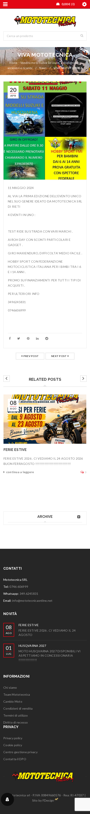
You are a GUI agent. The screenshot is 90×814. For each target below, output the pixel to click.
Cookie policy (12, 745)
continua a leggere (20, 472)
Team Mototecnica (16, 694)
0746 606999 (18, 586)
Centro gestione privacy (20, 752)
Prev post (31, 356)
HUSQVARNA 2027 (32, 645)
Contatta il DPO (14, 759)
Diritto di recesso (15, 722)
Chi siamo (10, 687)
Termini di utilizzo (15, 715)
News (43, 68)
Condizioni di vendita (18, 708)
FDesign (48, 800)
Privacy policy (12, 738)
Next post (59, 356)
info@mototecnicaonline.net (32, 600)
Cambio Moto (12, 701)
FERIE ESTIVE (15, 450)
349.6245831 (29, 593)
